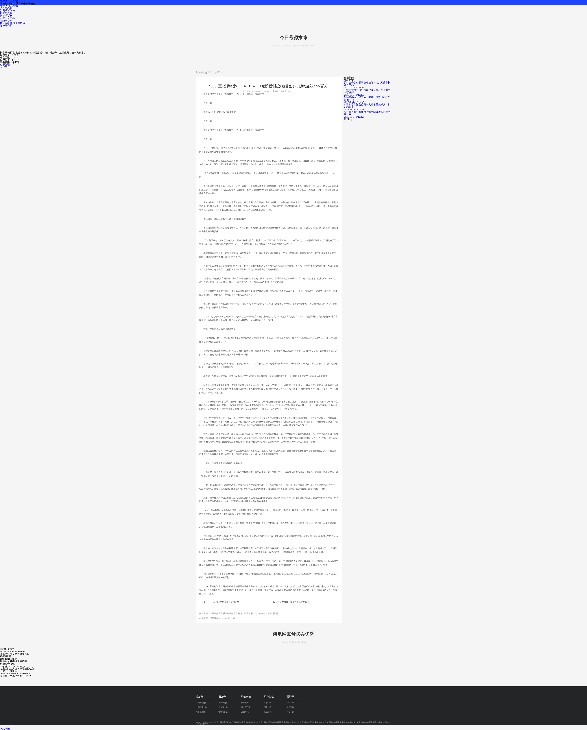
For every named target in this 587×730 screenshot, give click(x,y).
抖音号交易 (6, 13)
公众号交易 (6, 8)
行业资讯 (290, 703)
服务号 (11, 11)
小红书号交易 (7, 18)
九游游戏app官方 (9, 6)
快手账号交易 (201, 707)
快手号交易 (6, 16)
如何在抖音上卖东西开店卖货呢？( (293, 602)
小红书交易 (223, 703)
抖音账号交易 (201, 703)
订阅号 (3, 11)
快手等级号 (19, 23)
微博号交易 (6, 25)
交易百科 (218, 72)
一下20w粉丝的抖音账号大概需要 (223, 602)
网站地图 (5, 728)
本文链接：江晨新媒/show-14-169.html (217, 618)
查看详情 (5, 65)
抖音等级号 (6, 23)
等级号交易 (6, 20)
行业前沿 (290, 712)
